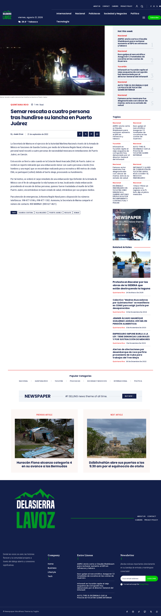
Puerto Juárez (55, 213)
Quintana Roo (20, 105)
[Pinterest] (91, 134)
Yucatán (122, 67)
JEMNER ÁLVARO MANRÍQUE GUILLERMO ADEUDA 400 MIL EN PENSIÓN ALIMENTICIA (130, 321)
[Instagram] (153, 6)
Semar (76, 213)
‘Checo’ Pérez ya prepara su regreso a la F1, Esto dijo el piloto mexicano (141, 190)
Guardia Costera (26, 213)
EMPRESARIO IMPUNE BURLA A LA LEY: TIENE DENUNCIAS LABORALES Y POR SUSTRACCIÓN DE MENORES (131, 336)
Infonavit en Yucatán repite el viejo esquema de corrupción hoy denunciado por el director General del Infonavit (133, 73)
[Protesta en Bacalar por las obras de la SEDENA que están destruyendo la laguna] (131, 264)
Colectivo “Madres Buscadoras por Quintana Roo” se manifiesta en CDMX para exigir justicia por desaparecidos (131, 304)
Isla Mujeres (41, 213)
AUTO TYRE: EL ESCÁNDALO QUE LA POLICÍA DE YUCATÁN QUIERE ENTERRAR (133, 87)
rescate (67, 213)
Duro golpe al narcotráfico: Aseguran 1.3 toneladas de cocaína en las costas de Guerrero (131, 57)
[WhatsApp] (97, 134)
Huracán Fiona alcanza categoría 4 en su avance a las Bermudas (44, 464)
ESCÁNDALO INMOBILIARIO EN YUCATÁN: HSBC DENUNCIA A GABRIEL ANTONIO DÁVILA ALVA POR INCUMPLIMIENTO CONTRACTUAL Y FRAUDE (121, 194)
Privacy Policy (143, 584)
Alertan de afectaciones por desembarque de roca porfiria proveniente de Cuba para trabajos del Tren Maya (130, 353)
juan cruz (18, 134)
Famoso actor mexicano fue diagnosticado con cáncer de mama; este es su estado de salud (133, 102)
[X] (156, 6)
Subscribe (151, 578)
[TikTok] (139, 611)
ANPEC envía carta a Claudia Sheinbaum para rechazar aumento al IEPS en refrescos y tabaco (132, 42)
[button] (142, 6)
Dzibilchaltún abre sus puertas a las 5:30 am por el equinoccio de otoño (116, 464)
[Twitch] (145, 611)
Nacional (122, 36)
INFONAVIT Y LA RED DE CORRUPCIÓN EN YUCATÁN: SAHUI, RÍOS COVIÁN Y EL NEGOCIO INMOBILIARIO (141, 172)
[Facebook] (150, 6)
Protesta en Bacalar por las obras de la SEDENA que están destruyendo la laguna (131, 285)
